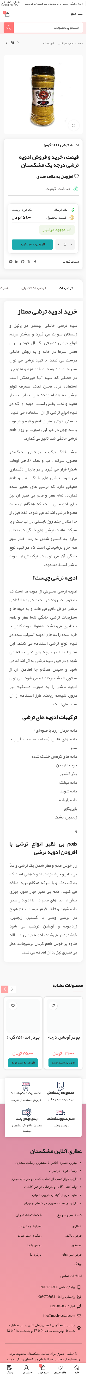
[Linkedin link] (17, 262)
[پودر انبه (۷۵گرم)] (23, 1016)
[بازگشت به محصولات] (12, 43)
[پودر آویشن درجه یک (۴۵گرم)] (63, 1016)
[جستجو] (9, 27)
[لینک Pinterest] (23, 262)
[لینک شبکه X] (29, 262)
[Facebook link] (35, 262)
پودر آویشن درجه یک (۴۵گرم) (64, 1040)
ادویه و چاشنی (66, 43)
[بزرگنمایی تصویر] (73, 125)
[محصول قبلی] (18, 43)
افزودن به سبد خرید (32, 244)
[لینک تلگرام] (11, 262)
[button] (63, 1062)
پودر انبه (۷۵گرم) (23, 1037)
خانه (80, 43)
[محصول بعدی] (6, 43)
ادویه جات (48, 43)
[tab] (66, 288)
